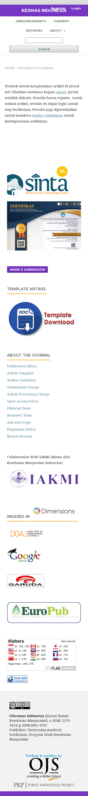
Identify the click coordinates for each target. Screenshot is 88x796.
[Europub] (44, 621)
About (56, 30)
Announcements (30, 21)
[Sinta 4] (38, 198)
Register (58, 8)
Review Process (19, 436)
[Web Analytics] (17, 681)
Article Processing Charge (28, 394)
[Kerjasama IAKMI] (44, 487)
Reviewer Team (19, 415)
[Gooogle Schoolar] (24, 568)
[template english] (43, 336)
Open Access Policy (22, 401)
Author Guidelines (47, 115)
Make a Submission (27, 269)
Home (10, 68)
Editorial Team (19, 408)
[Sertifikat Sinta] (44, 249)
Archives (34, 30)
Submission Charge (23, 387)
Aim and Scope (19, 422)
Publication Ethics (22, 366)
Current (61, 21)
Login (76, 8)
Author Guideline (21, 380)
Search (44, 49)
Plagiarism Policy (21, 429)
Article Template (20, 373)
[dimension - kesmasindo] (54, 516)
